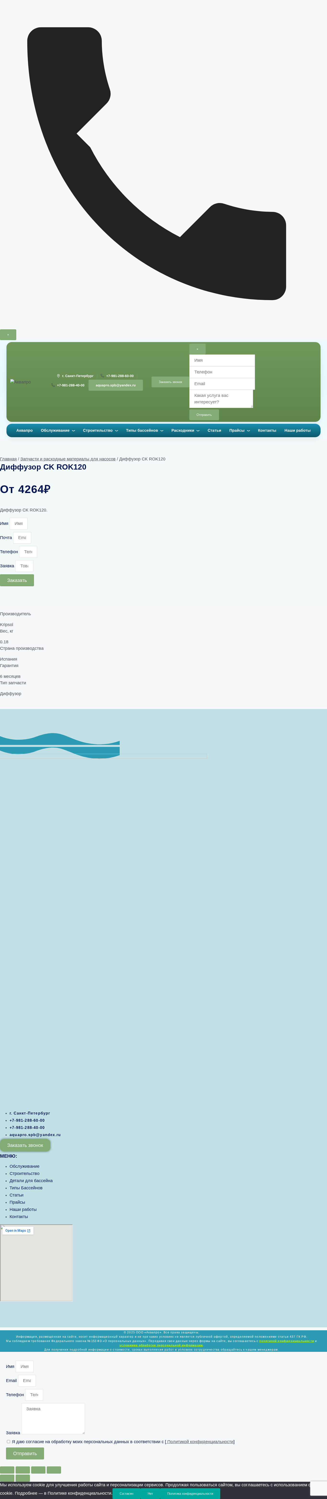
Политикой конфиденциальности (199, 1441)
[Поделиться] (38, 1470)
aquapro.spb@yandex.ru (116, 385)
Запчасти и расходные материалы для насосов (68, 459)
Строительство (98, 431)
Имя (5, 523)
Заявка (7, 566)
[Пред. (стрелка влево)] (7, 1478)
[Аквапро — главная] (25, 382)
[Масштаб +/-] (7, 1470)
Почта (6, 537)
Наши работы (297, 431)
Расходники (182, 431)
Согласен (126, 1493)
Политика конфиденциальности (190, 1493)
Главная (8, 459)
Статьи (214, 431)
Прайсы (237, 431)
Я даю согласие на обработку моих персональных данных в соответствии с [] (123, 1441)
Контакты (267, 431)
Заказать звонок (170, 382)
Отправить (204, 415)
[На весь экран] (23, 1470)
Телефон (9, 551)
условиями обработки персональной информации (161, 1345)
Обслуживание (55, 431)
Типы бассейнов (142, 431)
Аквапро (24, 431)
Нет (150, 1493)
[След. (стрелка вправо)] (23, 1478)
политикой (286, 1341)
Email (12, 1380)
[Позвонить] (163, 326)
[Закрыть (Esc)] (54, 1470)
